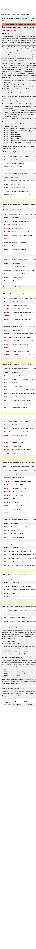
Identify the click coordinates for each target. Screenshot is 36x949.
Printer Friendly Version (8, 14)
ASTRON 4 (7, 221)
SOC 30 (6, 513)
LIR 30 (6, 621)
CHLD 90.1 (7, 589)
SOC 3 (6, 509)
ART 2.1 (6, 312)
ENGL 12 (6, 383)
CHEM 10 (7, 228)
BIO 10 (5, 286)
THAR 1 (6, 351)
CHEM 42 (7, 231)
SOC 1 (6, 506)
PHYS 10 (6, 246)
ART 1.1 (6, 305)
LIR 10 (6, 617)
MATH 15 (6, 209)
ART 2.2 (6, 316)
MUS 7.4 (6, 348)
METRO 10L (7, 270)
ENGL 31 (6, 397)
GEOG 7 (6, 530)
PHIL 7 (6, 439)
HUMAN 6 (7, 330)
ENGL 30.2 (7, 393)
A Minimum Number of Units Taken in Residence (18, 674)
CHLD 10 (6, 481)
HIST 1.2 (6, 537)
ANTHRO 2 (7, 477)
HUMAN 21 (7, 337)
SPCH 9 (6, 194)
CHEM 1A (7, 224)
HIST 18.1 (7, 558)
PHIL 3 (6, 184)
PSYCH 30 (7, 502)
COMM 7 (6, 488)
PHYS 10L (7, 274)
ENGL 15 (6, 386)
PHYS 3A (6, 277)
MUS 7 (6, 344)
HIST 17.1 (7, 551)
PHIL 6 (6, 435)
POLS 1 (5, 466)
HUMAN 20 (7, 333)
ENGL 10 (6, 379)
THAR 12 (6, 453)
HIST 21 (6, 565)
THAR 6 (6, 355)
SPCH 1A (6, 163)
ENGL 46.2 (7, 407)
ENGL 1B (6, 375)
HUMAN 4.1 (7, 323)
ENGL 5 (6, 180)
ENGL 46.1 (7, 404)
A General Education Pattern (12, 668)
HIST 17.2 (7, 554)
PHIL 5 (6, 187)
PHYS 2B (6, 253)
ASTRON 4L (7, 266)
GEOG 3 (6, 526)
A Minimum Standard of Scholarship (14, 676)
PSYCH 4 (6, 499)
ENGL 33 (6, 400)
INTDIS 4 (6, 340)
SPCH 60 (6, 167)
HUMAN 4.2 (7, 326)
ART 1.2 (6, 308)
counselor (26, 27)
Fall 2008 (13, 30)
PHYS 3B (6, 281)
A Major (6, 670)
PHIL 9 (6, 446)
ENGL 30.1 (7, 390)
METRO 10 (7, 242)
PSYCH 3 (6, 593)
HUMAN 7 (7, 432)
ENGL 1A (5, 152)
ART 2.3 (6, 319)
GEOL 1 (6, 239)
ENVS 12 (6, 235)
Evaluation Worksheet (23, 14)
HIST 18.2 (7, 561)
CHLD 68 (6, 484)
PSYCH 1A (7, 495)
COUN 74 (7, 491)
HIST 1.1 (6, 534)
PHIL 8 (6, 442)
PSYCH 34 (7, 596)
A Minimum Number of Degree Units (14, 672)
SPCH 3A (6, 191)
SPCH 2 (6, 449)
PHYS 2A (6, 249)
